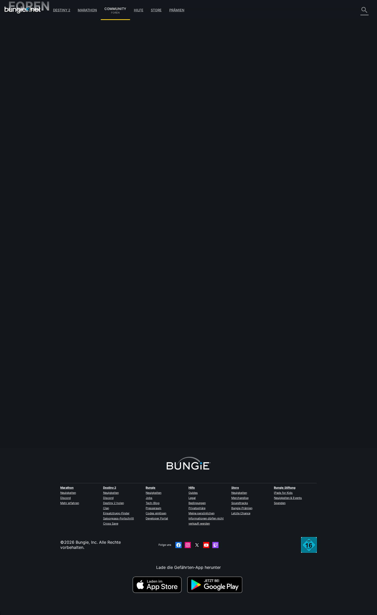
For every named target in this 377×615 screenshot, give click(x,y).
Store (156, 10)
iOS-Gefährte (24, 89)
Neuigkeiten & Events (288, 498)
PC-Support (23, 100)
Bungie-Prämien (241, 508)
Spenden (279, 503)
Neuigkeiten (68, 493)
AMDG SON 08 (115, 414)
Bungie (150, 487)
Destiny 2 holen (113, 503)
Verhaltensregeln (25, 147)
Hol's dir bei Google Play (216, 585)
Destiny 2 (61, 10)
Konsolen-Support (29, 105)
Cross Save (110, 523)
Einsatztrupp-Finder (116, 513)
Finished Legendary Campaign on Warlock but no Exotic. (205, 39)
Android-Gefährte (29, 94)
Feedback (21, 33)
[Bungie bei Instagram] (188, 545)
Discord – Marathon (31, 141)
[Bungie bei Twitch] (215, 545)
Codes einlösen (156, 513)
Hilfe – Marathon (28, 135)
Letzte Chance (240, 513)
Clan (106, 508)
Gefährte (20, 115)
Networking (23, 64)
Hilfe (138, 10)
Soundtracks (239, 503)
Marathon (87, 10)
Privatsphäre (196, 508)
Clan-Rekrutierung (29, 120)
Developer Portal (157, 518)
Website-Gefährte (29, 84)
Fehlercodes (23, 59)
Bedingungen (197, 503)
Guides (193, 493)
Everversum (23, 69)
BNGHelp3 (111, 89)
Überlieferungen (27, 43)
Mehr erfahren (69, 503)
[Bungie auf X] (197, 545)
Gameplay (21, 48)
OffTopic (20, 130)
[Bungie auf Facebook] (178, 545)
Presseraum (153, 508)
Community (115, 8)
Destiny (22, 10)
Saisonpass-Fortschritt (118, 518)
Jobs (149, 498)
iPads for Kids (283, 493)
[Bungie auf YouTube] (206, 545)
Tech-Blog (153, 503)
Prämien (176, 10)
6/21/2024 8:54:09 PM (146, 131)
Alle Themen (24, 23)
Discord (65, 498)
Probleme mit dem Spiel (35, 74)
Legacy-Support (28, 110)
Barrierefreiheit (26, 79)
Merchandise (240, 498)
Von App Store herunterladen (159, 585)
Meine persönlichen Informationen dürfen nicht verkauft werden (206, 518)
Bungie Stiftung (284, 487)
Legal (192, 498)
